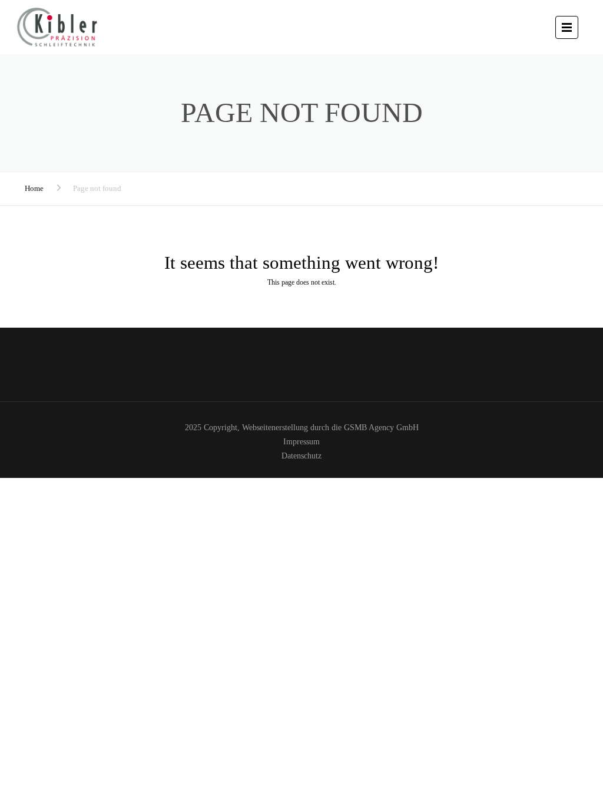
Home (34, 188)
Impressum (301, 441)
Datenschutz (301, 455)
